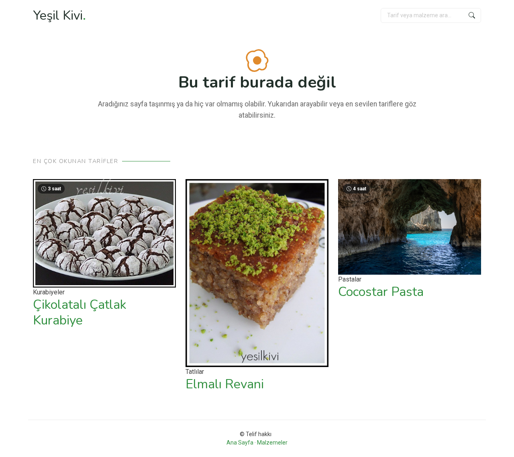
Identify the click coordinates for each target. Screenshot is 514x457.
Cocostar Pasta (381, 291)
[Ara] (472, 15)
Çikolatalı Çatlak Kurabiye (79, 312)
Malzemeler (272, 442)
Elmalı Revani (225, 384)
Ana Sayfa (239, 442)
